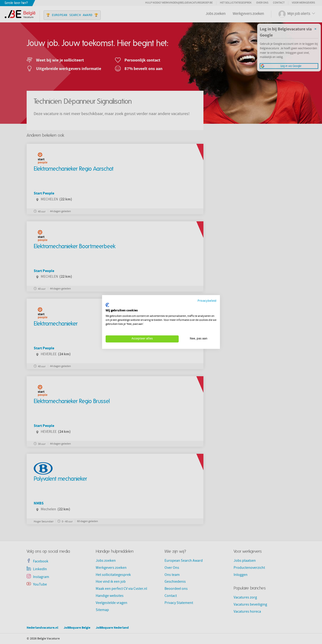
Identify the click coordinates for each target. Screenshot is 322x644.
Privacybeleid (207, 301)
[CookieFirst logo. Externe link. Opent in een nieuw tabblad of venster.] (107, 305)
